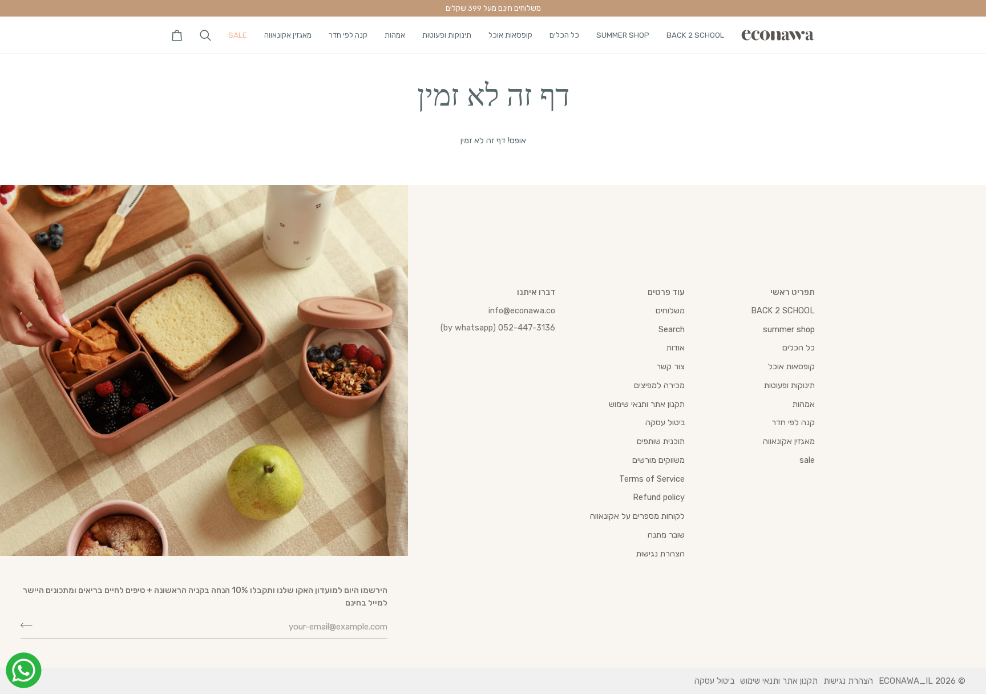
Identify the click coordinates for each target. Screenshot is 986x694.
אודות (675, 347)
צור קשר (670, 366)
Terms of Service (652, 479)
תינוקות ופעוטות (789, 385)
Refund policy (659, 497)
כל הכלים (798, 347)
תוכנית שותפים (661, 441)
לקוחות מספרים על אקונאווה (637, 516)
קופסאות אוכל (791, 366)
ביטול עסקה (665, 422)
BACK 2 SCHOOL (783, 310)
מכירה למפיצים (659, 385)
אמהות (804, 404)
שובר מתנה (666, 535)
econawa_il (906, 681)
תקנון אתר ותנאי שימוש (647, 404)
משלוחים (670, 310)
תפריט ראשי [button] (792, 292)
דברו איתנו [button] (536, 292)
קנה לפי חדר (793, 422)
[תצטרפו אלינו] (30, 625)
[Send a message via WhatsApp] (24, 670)
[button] (695, 35)
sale (807, 460)
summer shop (789, 329)
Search (671, 329)
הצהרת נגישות (660, 553)
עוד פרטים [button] (666, 292)
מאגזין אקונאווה (789, 441)
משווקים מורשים (658, 460)
